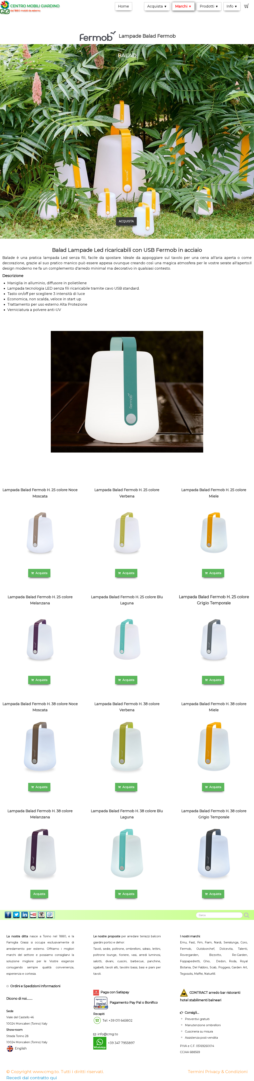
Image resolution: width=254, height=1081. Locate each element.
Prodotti (209, 6)
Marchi (183, 6)
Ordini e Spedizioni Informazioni (35, 986)
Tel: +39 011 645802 (117, 1020)
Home (123, 6)
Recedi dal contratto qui (31, 1077)
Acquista (157, 6)
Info (232, 6)
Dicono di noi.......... (19, 998)
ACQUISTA (126, 221)
